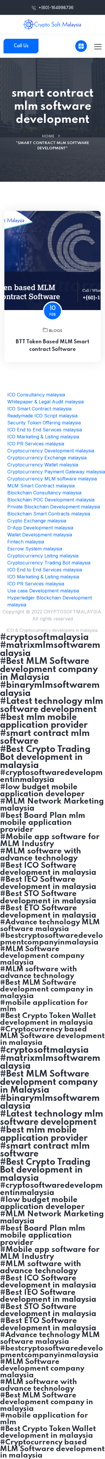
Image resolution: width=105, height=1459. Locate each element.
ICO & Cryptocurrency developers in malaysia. (52, 630)
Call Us (21, 46)
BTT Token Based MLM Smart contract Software (52, 345)
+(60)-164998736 (55, 7)
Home (48, 136)
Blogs (55, 331)
